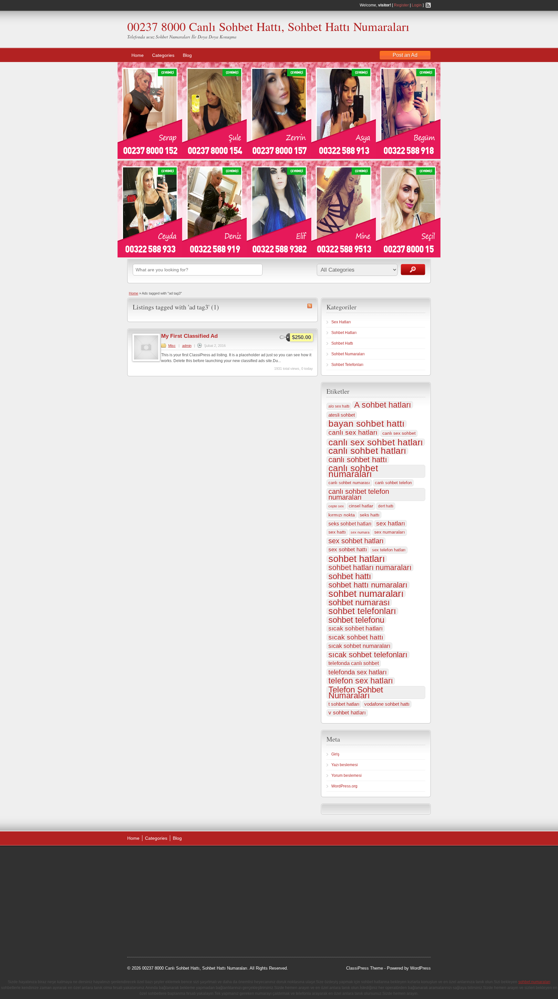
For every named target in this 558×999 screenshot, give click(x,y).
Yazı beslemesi (344, 765)
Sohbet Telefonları (347, 364)
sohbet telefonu (356, 619)
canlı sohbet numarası (349, 482)
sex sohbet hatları (356, 541)
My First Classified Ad (189, 336)
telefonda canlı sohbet (353, 663)
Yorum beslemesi (346, 775)
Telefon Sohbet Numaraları (355, 692)
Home (137, 55)
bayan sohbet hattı (366, 423)
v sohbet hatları (347, 713)
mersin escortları (159, 923)
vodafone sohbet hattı (386, 704)
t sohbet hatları (343, 704)
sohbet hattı (349, 576)
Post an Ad (405, 55)
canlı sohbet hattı (357, 459)
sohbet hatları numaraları (369, 567)
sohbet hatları (356, 558)
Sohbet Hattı (342, 343)
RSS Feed (428, 5)
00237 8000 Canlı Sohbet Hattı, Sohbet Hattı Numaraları (268, 26)
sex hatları (390, 523)
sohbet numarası (359, 602)
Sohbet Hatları (343, 332)
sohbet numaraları (366, 593)
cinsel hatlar (361, 506)
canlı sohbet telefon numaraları (358, 494)
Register (401, 5)
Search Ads (413, 269)
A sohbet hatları (382, 404)
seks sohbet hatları (349, 523)
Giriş (335, 754)
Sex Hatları (341, 322)
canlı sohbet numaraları (353, 471)
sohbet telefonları (362, 611)
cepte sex (336, 506)
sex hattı (337, 532)
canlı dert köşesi (159, 907)
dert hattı (385, 506)
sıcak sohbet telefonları (368, 654)
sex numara (360, 532)
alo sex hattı (338, 406)
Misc (172, 346)
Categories (163, 55)
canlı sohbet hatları (367, 450)
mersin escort (160, 931)
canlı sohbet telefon (393, 482)
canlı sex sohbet (399, 433)
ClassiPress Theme (364, 968)
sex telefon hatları (389, 549)
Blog (187, 55)
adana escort (145, 858)
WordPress (420, 968)
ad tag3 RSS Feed (309, 305)
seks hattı (369, 514)
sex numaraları (389, 532)
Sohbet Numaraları (348, 354)
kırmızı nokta (341, 514)
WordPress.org (344, 786)
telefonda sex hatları (357, 672)
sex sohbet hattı (347, 549)
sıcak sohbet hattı (355, 637)
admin (186, 346)
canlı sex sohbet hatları (375, 442)
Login (417, 5)
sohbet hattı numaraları (368, 584)
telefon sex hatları (360, 680)
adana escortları (176, 858)
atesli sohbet (341, 415)
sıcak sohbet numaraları (359, 646)
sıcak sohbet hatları (355, 628)
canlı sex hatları (352, 432)
